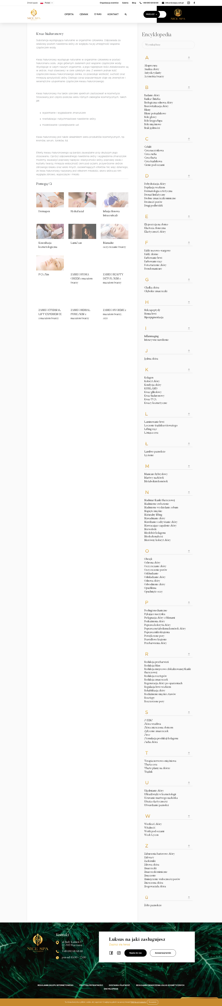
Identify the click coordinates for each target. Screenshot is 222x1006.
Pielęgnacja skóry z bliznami (159, 618)
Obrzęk (148, 559)
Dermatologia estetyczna (158, 191)
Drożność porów (153, 202)
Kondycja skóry (152, 385)
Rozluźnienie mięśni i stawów (160, 694)
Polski (47, 3)
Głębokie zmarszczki (155, 291)
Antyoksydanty (152, 73)
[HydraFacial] (82, 199)
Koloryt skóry (152, 381)
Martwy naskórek (154, 478)
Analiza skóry (151, 69)
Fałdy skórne (151, 254)
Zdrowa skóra (151, 865)
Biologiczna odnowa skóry (158, 102)
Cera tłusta (150, 158)
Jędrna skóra (151, 359)
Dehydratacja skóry (155, 184)
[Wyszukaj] (126, 14)
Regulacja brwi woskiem (157, 687)
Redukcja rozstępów (155, 676)
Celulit (147, 147)
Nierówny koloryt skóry (157, 540)
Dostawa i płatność (119, 985)
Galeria (125, 3)
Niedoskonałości (153, 536)
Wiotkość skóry (153, 824)
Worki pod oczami (154, 831)
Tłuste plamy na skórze (157, 768)
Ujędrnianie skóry (154, 791)
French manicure (153, 269)
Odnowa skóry (152, 581)
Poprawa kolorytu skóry (157, 625)
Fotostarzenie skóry (155, 265)
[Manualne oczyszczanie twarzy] (114, 231)
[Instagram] (188, 3)
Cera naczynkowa (154, 150)
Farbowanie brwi (153, 258)
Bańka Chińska (152, 99)
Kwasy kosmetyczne (155, 403)
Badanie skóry (152, 95)
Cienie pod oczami (154, 165)
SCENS (148, 720)
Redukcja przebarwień (156, 662)
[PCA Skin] (50, 262)
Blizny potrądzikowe (155, 113)
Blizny (147, 110)
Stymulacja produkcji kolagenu (161, 738)
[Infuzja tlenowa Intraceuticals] (114, 199)
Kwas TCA (150, 399)
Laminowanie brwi (154, 422)
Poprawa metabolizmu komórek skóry (165, 629)
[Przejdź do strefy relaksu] (183, 14)
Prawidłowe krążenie (155, 639)
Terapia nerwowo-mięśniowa (160, 761)
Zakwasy (149, 857)
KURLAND (150, 388)
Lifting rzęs (150, 429)
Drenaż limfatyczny (154, 195)
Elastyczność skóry (155, 232)
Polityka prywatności (91, 985)
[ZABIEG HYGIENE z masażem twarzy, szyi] (114, 298)
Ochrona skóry (152, 563)
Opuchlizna (150, 588)
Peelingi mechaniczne (155, 610)
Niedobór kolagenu (155, 533)
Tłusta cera (150, 764)
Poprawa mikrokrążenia (157, 632)
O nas (97, 14)
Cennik (84, 14)
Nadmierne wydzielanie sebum (161, 507)
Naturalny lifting (153, 515)
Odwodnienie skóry (154, 584)
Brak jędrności (152, 128)
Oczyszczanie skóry (155, 566)
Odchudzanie (151, 573)
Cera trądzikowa (153, 161)
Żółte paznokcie (153, 905)
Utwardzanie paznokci (156, 805)
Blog (134, 3)
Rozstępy (149, 698)
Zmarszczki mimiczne (155, 872)
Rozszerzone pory (154, 701)
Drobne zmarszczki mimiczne (160, 198)
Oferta (69, 14)
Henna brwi (150, 314)
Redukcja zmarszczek (156, 680)
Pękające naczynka (154, 614)
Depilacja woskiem (154, 187)
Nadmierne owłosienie (156, 504)
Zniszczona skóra (153, 883)
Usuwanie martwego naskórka (161, 798)
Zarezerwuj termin (163, 953)
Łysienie (149, 455)
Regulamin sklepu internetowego (55, 985)
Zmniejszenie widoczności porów (162, 879)
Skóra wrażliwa (152, 724)
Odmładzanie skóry (155, 577)
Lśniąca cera (151, 433)
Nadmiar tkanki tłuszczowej (159, 500)
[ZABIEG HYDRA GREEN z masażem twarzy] (82, 262)
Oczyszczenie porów (155, 570)
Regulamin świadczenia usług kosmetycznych (160, 985)
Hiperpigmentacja (153, 317)
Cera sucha (150, 154)
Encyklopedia (111, 989)
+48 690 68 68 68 (150, 3)
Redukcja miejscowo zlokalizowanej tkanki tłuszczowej (167, 671)
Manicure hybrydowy (156, 474)
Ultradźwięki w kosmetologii (160, 794)
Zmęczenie (150, 875)
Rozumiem (152, 1002)
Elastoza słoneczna (155, 228)
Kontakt (113, 14)
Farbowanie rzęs (153, 261)
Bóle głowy (150, 117)
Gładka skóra (151, 288)
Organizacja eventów (109, 3)
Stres (147, 735)
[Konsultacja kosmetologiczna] (50, 231)
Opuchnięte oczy (153, 592)
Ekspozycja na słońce (156, 224)
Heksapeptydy (152, 310)
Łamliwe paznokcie (155, 452)
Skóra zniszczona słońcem (158, 727)
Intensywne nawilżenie (156, 340)
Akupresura (150, 65)
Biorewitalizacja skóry (156, 106)
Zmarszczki (150, 868)
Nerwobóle (150, 529)
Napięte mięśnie (153, 511)
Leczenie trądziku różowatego (161, 425)
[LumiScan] (82, 231)
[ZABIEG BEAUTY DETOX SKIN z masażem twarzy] (114, 262)
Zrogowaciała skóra (155, 886)
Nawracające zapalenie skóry (160, 526)
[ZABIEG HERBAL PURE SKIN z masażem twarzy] (82, 298)
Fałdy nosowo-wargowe (157, 250)
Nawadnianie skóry (154, 518)
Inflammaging (151, 336)
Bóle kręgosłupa (153, 121)
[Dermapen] (50, 199)
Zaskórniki (150, 861)
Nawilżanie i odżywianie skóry (161, 522)
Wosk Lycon (151, 835)
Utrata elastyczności (155, 801)
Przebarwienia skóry (155, 643)
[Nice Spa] (33, 14)
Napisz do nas (135, 953)
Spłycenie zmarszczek (156, 731)
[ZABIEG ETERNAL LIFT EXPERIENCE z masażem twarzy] (50, 298)
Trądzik (148, 772)
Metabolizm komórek (156, 481)
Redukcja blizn (152, 666)
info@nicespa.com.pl (174, 3)
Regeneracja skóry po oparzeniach (163, 683)
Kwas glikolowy (153, 392)
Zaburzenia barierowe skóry (159, 854)
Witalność (149, 828)
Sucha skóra (151, 742)
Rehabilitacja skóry (154, 690)
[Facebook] (194, 3)
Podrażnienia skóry (154, 621)
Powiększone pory (154, 636)
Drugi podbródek (153, 205)
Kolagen (148, 378)
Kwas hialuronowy (154, 396)
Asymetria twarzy (154, 76)
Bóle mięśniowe (152, 124)
